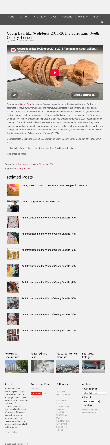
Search (102, 22)
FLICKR (59, 403)
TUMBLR (60, 412)
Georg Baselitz (27, 104)
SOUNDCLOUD (63, 421)
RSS (58, 388)
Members (67, 17)
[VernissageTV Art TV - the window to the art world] (18, 7)
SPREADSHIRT (62, 406)
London (22, 164)
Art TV (24, 17)
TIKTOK (59, 430)
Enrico (12, 41)
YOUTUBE (60, 391)
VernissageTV (46, 164)
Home (11, 17)
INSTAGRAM (62, 415)
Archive (38, 17)
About (96, 17)
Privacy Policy (11, 432)
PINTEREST (61, 409)
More (81, 17)
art (16, 164)
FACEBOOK (61, 400)
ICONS (59, 418)
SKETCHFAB (61, 427)
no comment (32, 164)
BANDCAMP (61, 424)
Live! (53, 17)
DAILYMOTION (63, 394)
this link (38, 148)
